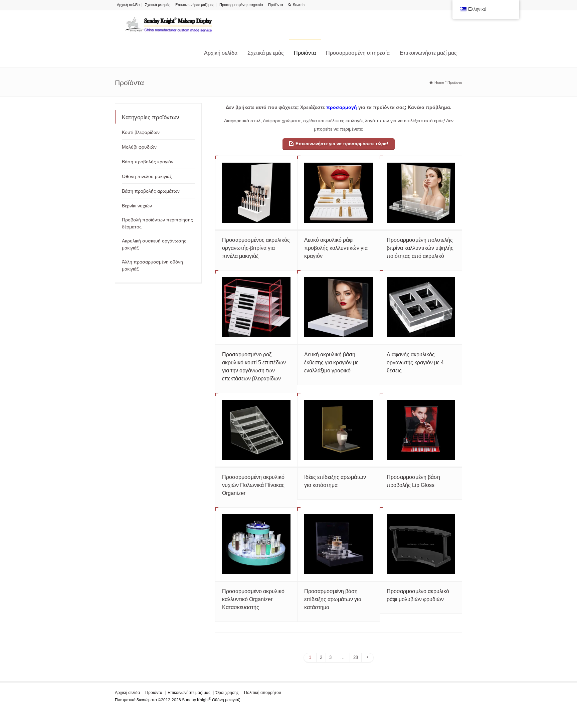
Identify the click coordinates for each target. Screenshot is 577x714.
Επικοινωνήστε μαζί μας (194, 5)
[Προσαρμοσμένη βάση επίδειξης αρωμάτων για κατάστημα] (338, 544)
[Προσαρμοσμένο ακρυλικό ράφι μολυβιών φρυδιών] (421, 544)
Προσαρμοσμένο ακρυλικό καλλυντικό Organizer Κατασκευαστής (253, 599)
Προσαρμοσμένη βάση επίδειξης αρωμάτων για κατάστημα (332, 599)
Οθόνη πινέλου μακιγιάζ (147, 176)
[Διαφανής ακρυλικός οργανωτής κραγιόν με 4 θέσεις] (421, 307)
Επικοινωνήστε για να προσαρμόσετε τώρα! (342, 143)
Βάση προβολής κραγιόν (147, 161)
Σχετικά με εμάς (157, 5)
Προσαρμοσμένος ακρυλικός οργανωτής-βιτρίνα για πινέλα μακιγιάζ (256, 248)
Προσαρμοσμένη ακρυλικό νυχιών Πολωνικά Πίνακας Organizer (253, 485)
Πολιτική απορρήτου (262, 692)
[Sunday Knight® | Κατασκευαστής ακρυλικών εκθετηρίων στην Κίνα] (168, 24)
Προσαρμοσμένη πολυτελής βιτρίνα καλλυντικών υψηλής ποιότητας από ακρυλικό (420, 248)
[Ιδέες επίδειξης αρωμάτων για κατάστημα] (338, 430)
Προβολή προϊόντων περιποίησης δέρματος (157, 223)
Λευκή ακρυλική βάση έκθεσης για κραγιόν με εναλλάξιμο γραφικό (331, 362)
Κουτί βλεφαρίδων (141, 132)
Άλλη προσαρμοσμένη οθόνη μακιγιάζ (152, 265)
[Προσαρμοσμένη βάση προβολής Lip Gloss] (421, 430)
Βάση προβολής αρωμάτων (151, 191)
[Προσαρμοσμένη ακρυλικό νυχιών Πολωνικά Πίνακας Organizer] (256, 430)
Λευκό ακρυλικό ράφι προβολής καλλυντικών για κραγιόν (336, 248)
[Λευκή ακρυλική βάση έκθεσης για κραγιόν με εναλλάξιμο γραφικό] (338, 307)
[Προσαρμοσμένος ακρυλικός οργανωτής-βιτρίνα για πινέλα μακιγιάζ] (256, 193)
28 (355, 657)
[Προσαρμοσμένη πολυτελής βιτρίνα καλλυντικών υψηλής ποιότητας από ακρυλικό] (421, 193)
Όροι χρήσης (227, 692)
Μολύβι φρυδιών (139, 147)
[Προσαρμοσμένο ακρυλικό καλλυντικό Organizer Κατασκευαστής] (256, 544)
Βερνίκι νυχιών (137, 205)
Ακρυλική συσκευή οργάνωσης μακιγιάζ (154, 244)
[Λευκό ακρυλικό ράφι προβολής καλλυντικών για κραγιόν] (338, 193)
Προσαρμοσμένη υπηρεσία (241, 5)
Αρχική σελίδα (128, 5)
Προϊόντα (275, 5)
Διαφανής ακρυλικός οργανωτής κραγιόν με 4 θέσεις (415, 362)
